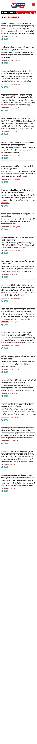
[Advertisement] (18, 23)
